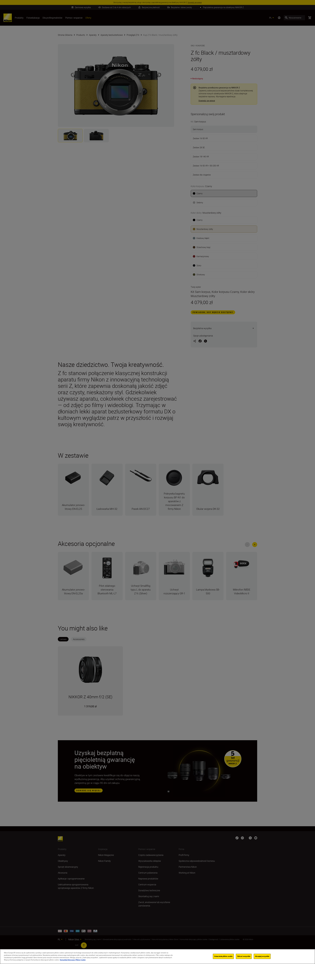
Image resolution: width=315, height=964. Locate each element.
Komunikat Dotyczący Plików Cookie (73, 960)
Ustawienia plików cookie (223, 956)
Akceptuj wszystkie (262, 956)
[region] (157, 956)
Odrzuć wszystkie (243, 956)
